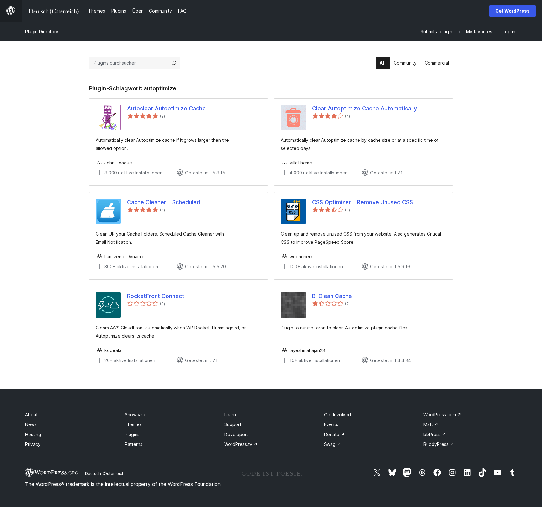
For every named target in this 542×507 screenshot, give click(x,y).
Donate (334, 434)
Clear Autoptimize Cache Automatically (364, 108)
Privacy (32, 444)
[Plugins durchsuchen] (174, 63)
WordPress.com (442, 414)
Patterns (133, 444)
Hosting (33, 434)
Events (331, 424)
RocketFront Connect (155, 296)
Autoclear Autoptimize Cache (166, 108)
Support (232, 424)
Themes (133, 424)
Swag (332, 444)
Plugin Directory (41, 31)
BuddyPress (438, 444)
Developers (236, 434)
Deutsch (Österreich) (105, 473)
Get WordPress (512, 10)
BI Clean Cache (332, 296)
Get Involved (337, 414)
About (31, 414)
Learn (230, 414)
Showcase (135, 414)
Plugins (132, 434)
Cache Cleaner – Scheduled (163, 202)
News (31, 424)
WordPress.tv (241, 444)
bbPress (434, 434)
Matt (430, 424)
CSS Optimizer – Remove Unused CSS (362, 202)
